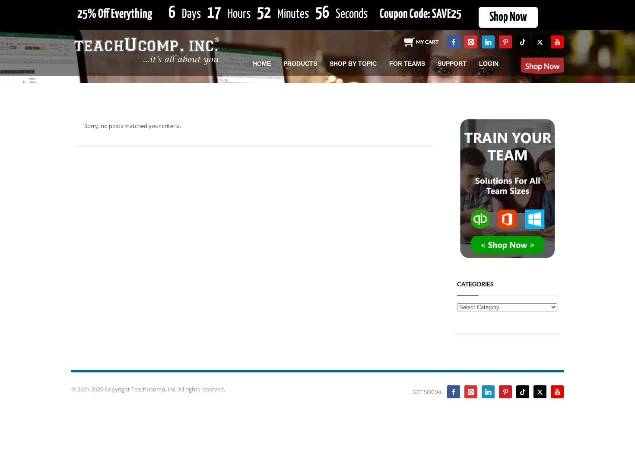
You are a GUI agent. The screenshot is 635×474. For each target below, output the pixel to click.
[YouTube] (557, 41)
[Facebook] (453, 41)
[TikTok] (522, 41)
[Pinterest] (505, 41)
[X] (539, 41)
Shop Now (508, 17)
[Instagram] (470, 41)
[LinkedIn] (488, 41)
